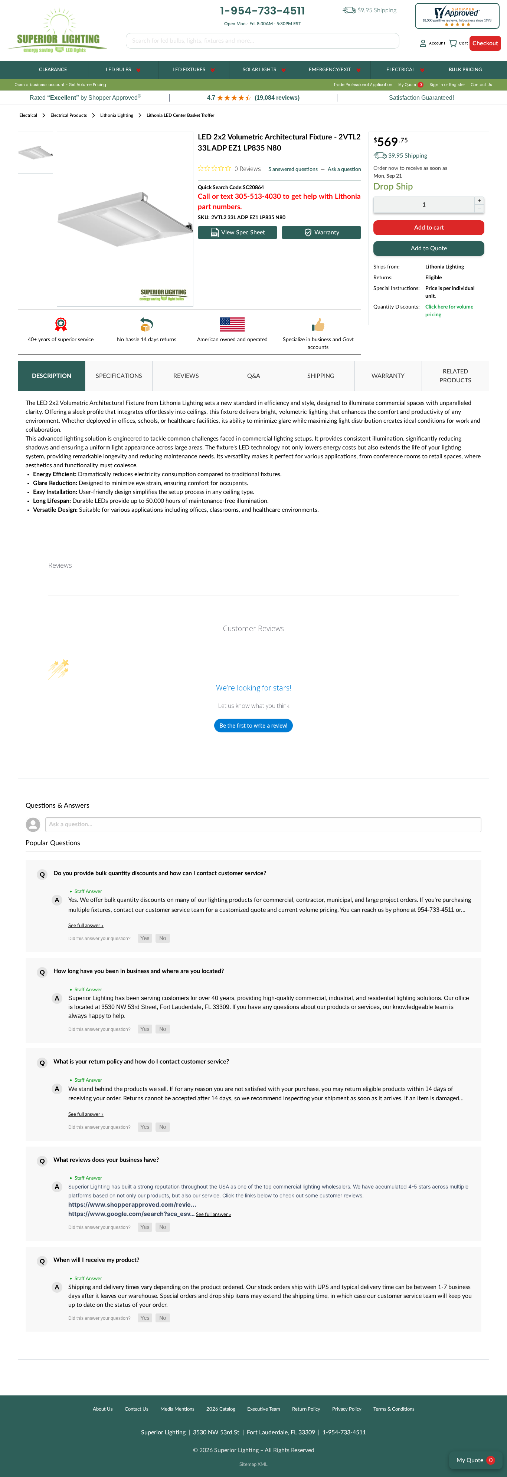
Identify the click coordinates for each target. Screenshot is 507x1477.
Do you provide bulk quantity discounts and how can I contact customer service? (159, 873)
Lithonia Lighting (116, 115)
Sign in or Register (447, 85)
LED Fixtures (189, 69)
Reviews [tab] (60, 565)
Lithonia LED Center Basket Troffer (180, 115)
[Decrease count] (479, 209)
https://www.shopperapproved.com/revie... (132, 1204)
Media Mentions (177, 1409)
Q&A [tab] (253, 376)
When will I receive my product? (96, 1260)
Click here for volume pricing (449, 310)
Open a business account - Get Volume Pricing (60, 85)
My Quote (410, 85)
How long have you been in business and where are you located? (138, 971)
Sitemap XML (253, 1464)
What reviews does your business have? (106, 1160)
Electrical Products (68, 115)
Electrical (400, 69)
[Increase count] (479, 201)
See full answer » (86, 925)
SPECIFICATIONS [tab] (119, 376)
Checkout (485, 43)
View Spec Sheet (243, 232)
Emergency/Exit (330, 69)
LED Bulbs (118, 69)
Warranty (326, 232)
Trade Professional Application (363, 85)
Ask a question (344, 169)
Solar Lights (259, 69)
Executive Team (263, 1409)
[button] (253, 97)
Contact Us (481, 85)
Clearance (53, 69)
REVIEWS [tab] (186, 376)
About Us (103, 1409)
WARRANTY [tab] (388, 376)
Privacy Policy (347, 1409)
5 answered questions (293, 169)
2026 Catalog (220, 1409)
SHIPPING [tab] (320, 376)
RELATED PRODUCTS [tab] (455, 376)
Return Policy (306, 1409)
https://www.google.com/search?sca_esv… (132, 1213)
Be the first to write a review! (253, 725)
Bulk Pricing (465, 69)
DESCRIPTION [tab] (51, 376)
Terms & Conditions (394, 1409)
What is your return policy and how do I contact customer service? (141, 1062)
